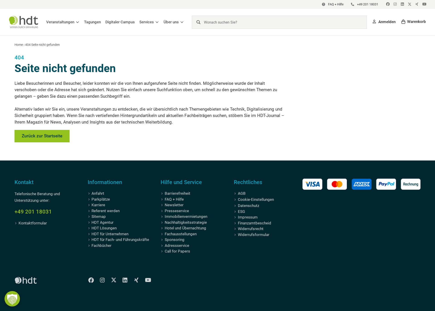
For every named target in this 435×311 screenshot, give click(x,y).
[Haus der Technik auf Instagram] (394, 4)
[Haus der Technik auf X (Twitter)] (409, 4)
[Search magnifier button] (198, 22)
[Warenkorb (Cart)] (413, 22)
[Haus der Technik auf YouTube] (423, 4)
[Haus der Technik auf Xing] (416, 4)
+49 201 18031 (33, 212)
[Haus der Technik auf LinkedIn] (402, 4)
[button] (63, 22)
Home (18, 44)
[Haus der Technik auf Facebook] (387, 4)
